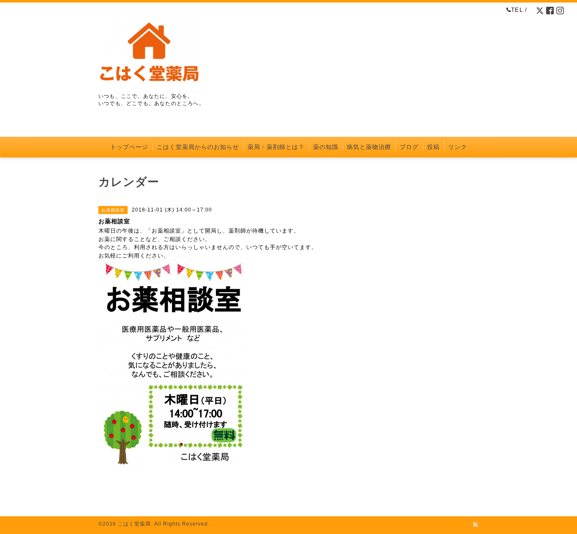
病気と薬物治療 (369, 147)
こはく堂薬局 (134, 524)
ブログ (409, 147)
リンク (457, 147)
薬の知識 (325, 147)
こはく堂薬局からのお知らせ (198, 147)
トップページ (129, 147)
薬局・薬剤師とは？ (276, 147)
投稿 (433, 147)
